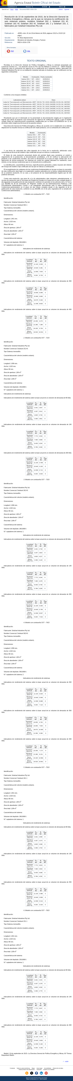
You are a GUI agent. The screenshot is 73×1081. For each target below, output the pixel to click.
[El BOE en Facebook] (36, 1074)
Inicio (11, 9)
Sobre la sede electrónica (23, 1068)
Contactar (12, 1068)
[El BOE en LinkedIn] (41, 1074)
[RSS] (26, 1074)
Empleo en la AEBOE (48, 1069)
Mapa (33, 1068)
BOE (16, 9)
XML (28, 51)
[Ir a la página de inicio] (37, 3)
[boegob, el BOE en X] (31, 1074)
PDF (12, 51)
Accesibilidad (47, 1068)
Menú (61, 7)
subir (66, 1061)
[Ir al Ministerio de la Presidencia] (3, 3)
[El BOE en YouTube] (46, 1074)
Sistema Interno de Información (27, 1069)
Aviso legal (39, 1068)
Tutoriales (39, 1069)
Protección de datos (58, 1068)
